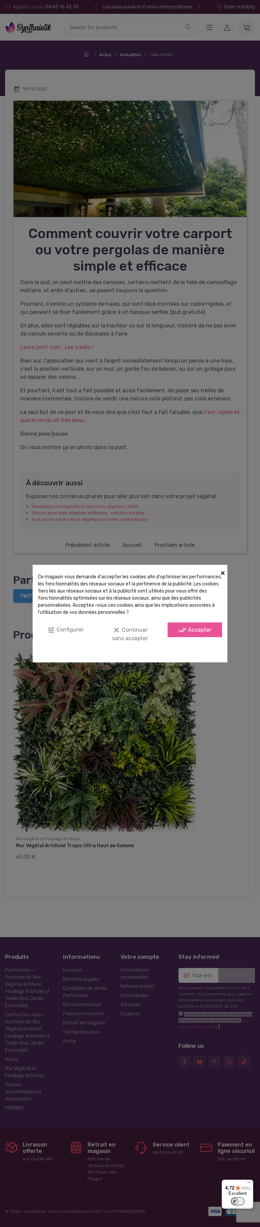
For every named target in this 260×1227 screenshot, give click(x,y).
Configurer (65, 630)
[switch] (237, 1201)
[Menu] (249, 1184)
